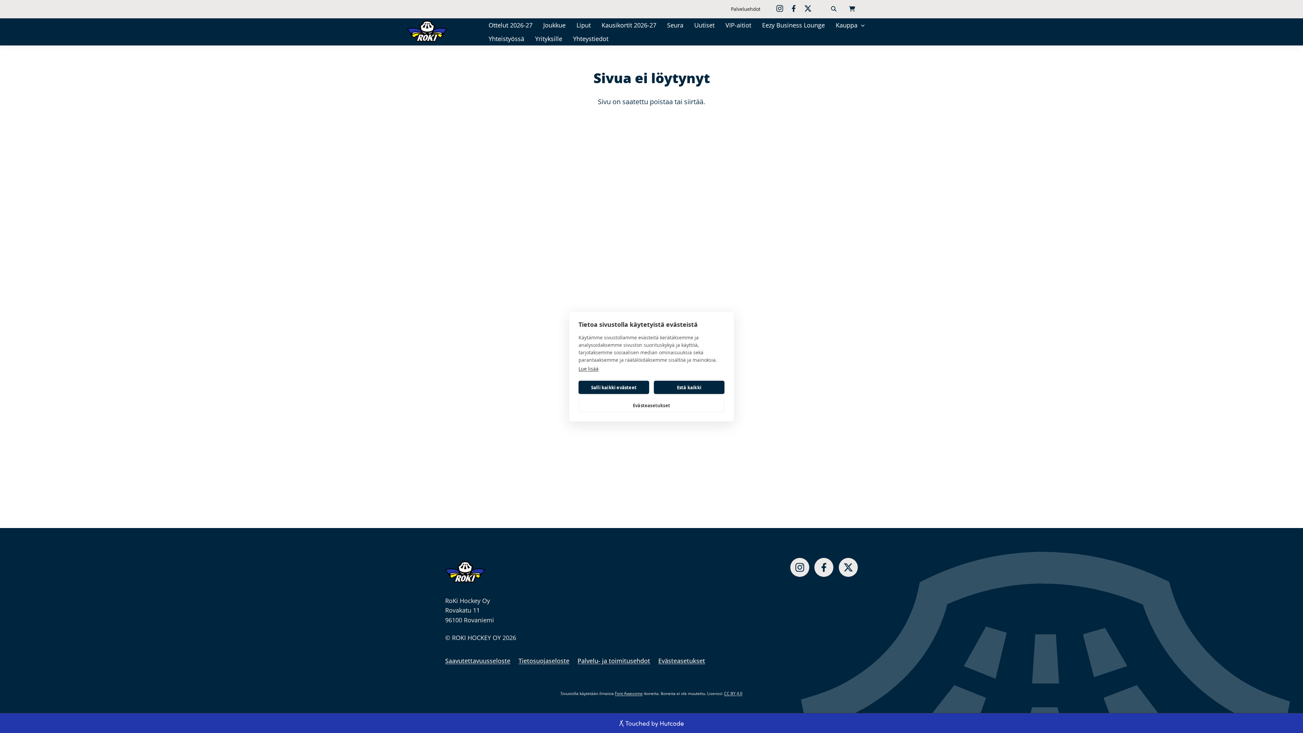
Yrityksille (548, 39)
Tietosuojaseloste (543, 661)
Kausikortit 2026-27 (629, 25)
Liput (584, 25)
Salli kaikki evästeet (614, 387)
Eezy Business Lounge (793, 25)
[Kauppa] (862, 25)
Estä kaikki (689, 387)
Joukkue (554, 25)
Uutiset (704, 25)
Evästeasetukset (651, 405)
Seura (675, 25)
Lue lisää (589, 368)
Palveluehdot (745, 9)
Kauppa (846, 25)
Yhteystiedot (590, 39)
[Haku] (834, 9)
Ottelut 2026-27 (510, 25)
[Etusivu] (436, 30)
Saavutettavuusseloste (477, 661)
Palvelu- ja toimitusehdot (614, 661)
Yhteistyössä (506, 39)
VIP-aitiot (738, 25)
